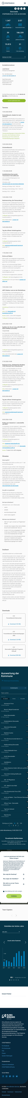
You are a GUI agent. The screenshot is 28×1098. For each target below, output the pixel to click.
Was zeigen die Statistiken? (10, 878)
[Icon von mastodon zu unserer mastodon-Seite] (10, 1076)
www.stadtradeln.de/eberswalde (10, 485)
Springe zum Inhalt (6, 57)
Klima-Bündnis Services (12, 1086)
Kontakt (4, 1092)
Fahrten (13, 698)
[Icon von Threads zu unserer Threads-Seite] (13, 1076)
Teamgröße (22, 698)
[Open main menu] (25, 3)
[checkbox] (14, 891)
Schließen (14, 896)
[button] (4, 942)
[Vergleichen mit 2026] (12, 978)
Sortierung (3, 696)
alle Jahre (4, 931)
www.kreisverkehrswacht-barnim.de (14, 245)
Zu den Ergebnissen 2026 (14, 100)
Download (15, 624)
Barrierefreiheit (6, 1095)
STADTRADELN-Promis (8, 1067)
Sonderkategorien (14, 688)
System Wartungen (7, 1056)
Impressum (10, 1092)
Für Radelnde (5, 1046)
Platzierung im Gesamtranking (11, 680)
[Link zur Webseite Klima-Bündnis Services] (8, 1016)
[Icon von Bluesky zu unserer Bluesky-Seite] (17, 1076)
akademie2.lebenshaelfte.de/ (12, 443)
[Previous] (12, 916)
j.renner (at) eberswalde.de (9, 75)
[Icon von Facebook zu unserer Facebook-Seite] (3, 1076)
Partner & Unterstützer (8, 1064)
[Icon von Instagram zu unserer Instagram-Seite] (6, 1076)
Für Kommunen (6, 1048)
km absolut (5, 698)
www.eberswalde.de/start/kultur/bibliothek (13, 184)
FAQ (3, 1051)
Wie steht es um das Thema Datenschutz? (11, 884)
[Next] (16, 916)
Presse (4, 1053)
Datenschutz (18, 1092)
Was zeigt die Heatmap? (10, 874)
